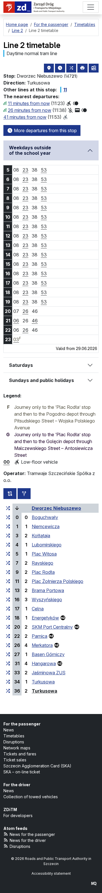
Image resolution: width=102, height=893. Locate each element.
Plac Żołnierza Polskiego (57, 581)
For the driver (16, 784)
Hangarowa (44, 663)
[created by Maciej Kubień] (93, 883)
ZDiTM (10, 809)
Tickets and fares (19, 753)
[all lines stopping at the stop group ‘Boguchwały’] (8, 517)
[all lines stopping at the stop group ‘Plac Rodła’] (8, 572)
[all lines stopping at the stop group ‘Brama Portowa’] (8, 590)
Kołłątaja (41, 535)
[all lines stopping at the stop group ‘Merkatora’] (8, 645)
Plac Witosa (44, 554)
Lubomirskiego (46, 545)
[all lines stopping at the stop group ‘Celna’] (8, 609)
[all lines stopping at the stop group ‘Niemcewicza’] (8, 526)
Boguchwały (45, 517)
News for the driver (28, 840)
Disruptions (13, 741)
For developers (18, 815)
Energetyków (45, 618)
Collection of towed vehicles (30, 796)
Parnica (39, 636)
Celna (38, 609)
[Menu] (91, 7)
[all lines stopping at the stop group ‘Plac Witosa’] (8, 554)
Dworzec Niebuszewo (56, 508)
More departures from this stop (45, 130)
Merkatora (42, 645)
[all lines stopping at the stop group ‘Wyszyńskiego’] (8, 599)
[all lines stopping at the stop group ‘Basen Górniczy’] (8, 654)
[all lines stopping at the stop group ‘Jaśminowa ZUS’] (8, 672)
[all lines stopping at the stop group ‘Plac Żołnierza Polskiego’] (8, 581)
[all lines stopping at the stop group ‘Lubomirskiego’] (8, 545)
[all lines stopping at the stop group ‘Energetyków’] (8, 618)
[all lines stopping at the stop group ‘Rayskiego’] (8, 563)
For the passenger (22, 723)
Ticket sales (14, 759)
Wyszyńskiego (47, 599)
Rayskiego (42, 563)
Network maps (16, 747)
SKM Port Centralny (52, 627)
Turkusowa (43, 682)
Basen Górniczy (48, 654)
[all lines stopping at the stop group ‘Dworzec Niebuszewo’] (8, 508)
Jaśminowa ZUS (48, 672)
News (8, 729)
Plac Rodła (43, 572)
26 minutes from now (29, 110)
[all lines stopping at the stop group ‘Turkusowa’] (8, 682)
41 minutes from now (24, 117)
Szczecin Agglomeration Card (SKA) (37, 765)
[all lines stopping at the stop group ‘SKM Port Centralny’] (8, 627)
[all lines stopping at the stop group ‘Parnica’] (8, 636)
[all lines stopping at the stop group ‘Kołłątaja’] (8, 535)
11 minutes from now (29, 103)
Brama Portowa (48, 590)
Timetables (13, 735)
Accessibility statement (51, 873)
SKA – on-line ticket (21, 771)
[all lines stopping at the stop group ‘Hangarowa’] (8, 663)
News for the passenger (32, 834)
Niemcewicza (46, 526)
